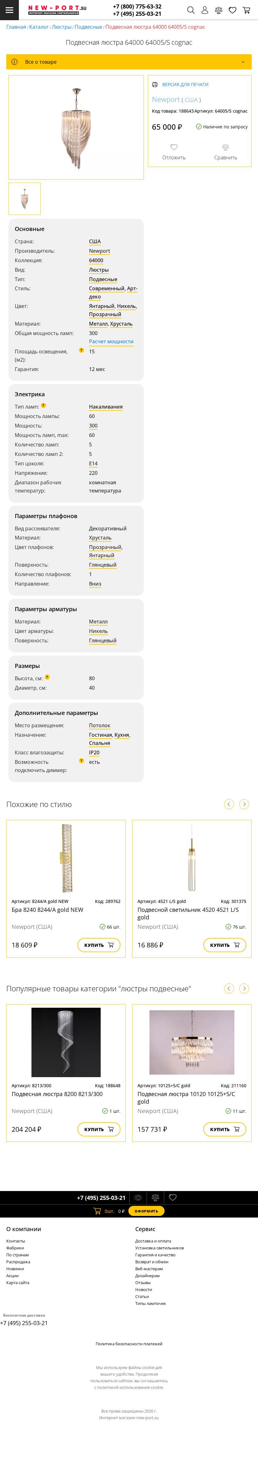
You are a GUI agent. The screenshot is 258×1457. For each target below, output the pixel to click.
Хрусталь (121, 323)
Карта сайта (17, 1282)
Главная (16, 26)
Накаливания (106, 406)
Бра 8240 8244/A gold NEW (47, 909)
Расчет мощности (111, 341)
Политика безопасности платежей (129, 1344)
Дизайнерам (147, 1275)
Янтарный (102, 306)
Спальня (99, 743)
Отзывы (143, 1282)
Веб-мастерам (149, 1268)
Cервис (145, 1229)
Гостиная (100, 734)
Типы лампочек (150, 1303)
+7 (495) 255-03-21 (137, 13)
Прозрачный (105, 314)
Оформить (146, 1211)
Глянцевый (103, 564)
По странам (17, 1255)
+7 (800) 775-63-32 (137, 6)
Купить (94, 945)
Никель (126, 306)
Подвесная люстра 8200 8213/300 (57, 1094)
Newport (99, 250)
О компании (23, 1229)
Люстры (61, 26)
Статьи (142, 1296)
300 (93, 425)
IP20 (94, 752)
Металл (98, 323)
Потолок (99, 725)
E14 (93, 463)
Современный (107, 288)
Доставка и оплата (153, 1241)
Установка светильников (159, 1248)
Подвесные (88, 26)
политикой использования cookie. (130, 1387)
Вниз (95, 583)
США (95, 241)
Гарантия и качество (155, 1255)
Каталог (39, 26)
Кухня (122, 734)
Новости (143, 1289)
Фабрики (15, 1248)
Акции (12, 1275)
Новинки (15, 1268)
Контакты (15, 1241)
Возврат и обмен (151, 1262)
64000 (96, 260)
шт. (110, 1211)
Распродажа (18, 1262)
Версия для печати (185, 84)
